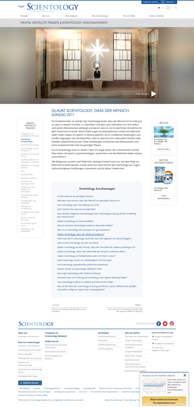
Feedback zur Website (164, 343)
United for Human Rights (131, 392)
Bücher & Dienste (157, 16)
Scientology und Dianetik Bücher (30, 155)
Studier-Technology (133, 340)
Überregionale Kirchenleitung (26, 207)
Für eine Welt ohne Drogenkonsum (104, 392)
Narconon (83, 392)
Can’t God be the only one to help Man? (76, 209)
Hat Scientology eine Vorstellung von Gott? (78, 204)
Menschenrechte (132, 360)
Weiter (138, 305)
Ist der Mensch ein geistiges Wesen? (75, 196)
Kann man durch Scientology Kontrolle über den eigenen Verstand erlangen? (94, 238)
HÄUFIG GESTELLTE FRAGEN (30, 126)
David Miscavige (90, 388)
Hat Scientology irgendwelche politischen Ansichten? (82, 264)
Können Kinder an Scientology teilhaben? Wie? (79, 268)
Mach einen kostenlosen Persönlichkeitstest (164, 401)
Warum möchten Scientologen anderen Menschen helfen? (85, 225)
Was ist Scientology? (100, 16)
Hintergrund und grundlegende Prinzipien (30, 134)
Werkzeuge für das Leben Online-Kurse (56, 346)
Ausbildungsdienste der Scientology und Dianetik (30, 160)
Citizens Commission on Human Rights (33, 395)
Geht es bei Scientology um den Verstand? (78, 242)
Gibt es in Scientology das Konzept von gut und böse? (83, 229)
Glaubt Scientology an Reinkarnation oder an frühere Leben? (86, 255)
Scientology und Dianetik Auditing (30, 166)
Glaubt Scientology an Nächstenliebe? (75, 221)
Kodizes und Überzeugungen (25, 363)
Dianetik (37, 388)
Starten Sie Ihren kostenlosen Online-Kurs (115, 388)
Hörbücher (103, 340)
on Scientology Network (56, 334)
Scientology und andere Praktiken (29, 196)
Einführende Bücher (107, 336)
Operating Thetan (27, 174)
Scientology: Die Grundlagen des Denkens (160, 141)
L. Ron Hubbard (70, 16)
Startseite (24, 16)
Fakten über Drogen (133, 355)
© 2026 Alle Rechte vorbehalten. (51, 400)
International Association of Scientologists (34, 392)
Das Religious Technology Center (30, 213)
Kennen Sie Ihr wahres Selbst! (158, 375)
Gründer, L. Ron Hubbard (28, 345)
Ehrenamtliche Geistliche (135, 371)
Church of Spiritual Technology (28, 218)
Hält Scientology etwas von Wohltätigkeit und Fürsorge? (84, 260)
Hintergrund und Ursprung (29, 358)
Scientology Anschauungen (27, 140)
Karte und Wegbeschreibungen (161, 349)
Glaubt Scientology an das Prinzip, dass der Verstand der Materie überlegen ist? (96, 247)
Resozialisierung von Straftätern (134, 346)
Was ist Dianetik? (25, 354)
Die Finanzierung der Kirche (28, 224)
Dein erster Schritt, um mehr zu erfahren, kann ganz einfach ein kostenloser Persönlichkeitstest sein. (176, 386)
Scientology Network (52, 388)
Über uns (46, 16)
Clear (23, 171)
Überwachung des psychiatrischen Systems (135, 365)
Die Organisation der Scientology (28, 201)
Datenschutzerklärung (113, 400)
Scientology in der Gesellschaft (27, 230)
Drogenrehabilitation (134, 351)
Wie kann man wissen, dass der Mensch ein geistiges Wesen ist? (88, 200)
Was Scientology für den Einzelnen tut (30, 149)
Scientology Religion (72, 388)
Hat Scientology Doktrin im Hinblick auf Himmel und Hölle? (85, 281)
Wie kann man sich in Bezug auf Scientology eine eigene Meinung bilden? (92, 277)
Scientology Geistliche (29, 178)
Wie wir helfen (129, 16)
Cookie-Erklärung (129, 400)
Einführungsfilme (105, 348)
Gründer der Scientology (30, 144)
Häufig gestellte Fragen (28, 376)
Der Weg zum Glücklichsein (136, 336)
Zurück (56, 305)
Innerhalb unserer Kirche (28, 336)
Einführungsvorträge (107, 344)
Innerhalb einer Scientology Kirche (27, 182)
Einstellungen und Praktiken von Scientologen (27, 189)
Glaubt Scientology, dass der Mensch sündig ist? (80, 234)
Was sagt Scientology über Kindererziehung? (79, 273)
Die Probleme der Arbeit (55, 351)
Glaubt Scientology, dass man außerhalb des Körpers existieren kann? (91, 251)
